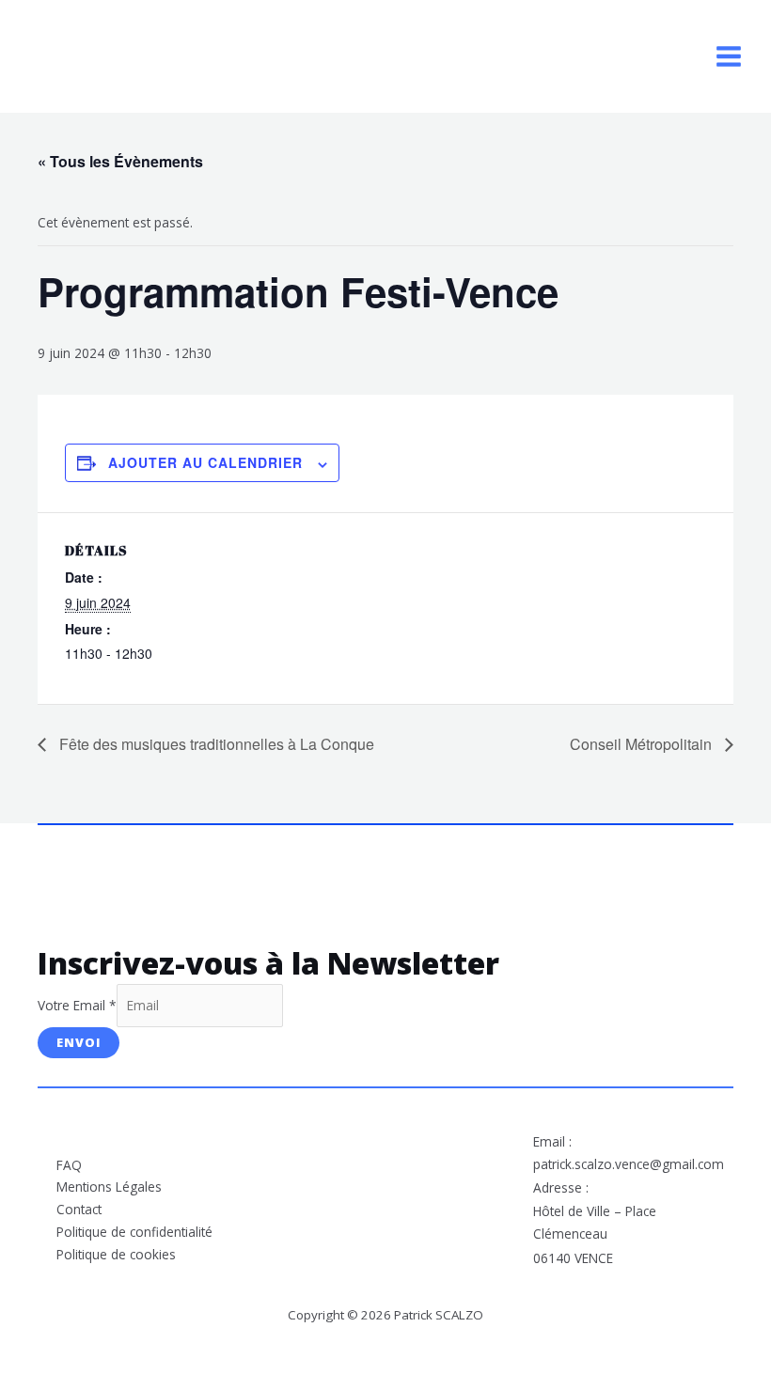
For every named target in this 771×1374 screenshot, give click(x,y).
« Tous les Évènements (120, 161)
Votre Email (77, 1005)
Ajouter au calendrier (205, 462)
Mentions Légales (109, 1186)
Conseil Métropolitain (643, 744)
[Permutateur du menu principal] (729, 57)
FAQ (69, 1165)
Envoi (78, 1042)
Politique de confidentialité (134, 1232)
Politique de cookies (116, 1254)
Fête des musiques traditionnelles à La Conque (214, 744)
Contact (79, 1209)
